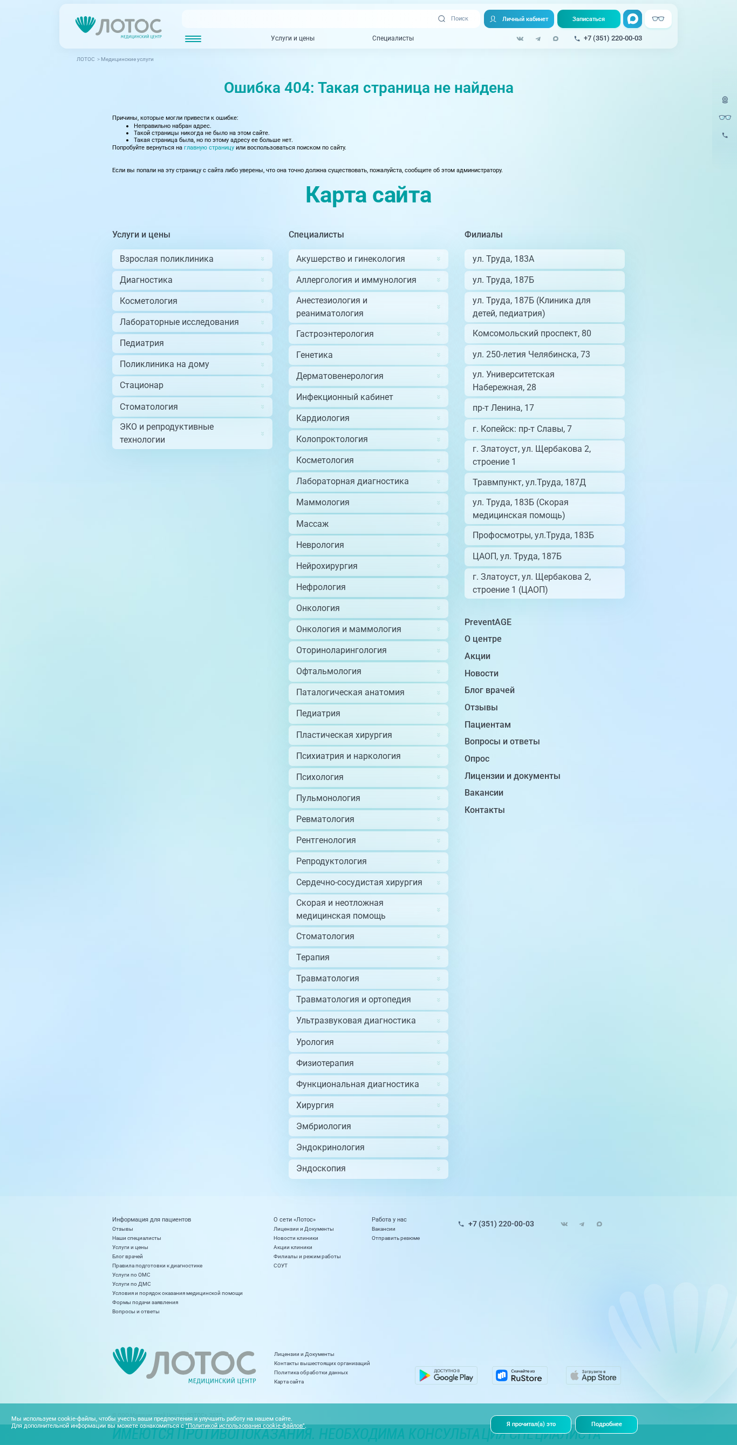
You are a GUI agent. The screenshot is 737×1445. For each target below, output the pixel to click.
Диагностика (146, 280)
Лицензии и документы (513, 776)
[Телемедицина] (725, 104)
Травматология (327, 978)
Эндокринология (330, 1147)
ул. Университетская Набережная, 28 (514, 380)
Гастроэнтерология (335, 334)
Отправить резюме (396, 1238)
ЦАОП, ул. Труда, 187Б (517, 556)
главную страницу (209, 147)
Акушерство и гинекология (350, 259)
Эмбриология (323, 1126)
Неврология (320, 545)
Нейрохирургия (327, 566)
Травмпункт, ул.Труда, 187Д (529, 482)
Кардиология (323, 418)
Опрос (477, 759)
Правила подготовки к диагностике (157, 1265)
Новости (482, 673)
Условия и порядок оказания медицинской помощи (177, 1293)
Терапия (313, 957)
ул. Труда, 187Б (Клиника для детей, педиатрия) (532, 306)
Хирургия (315, 1105)
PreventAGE (488, 622)
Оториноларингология (341, 650)
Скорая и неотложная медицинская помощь (341, 909)
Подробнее (606, 1424)
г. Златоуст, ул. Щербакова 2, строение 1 (532, 455)
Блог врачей (490, 690)
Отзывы (481, 707)
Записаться (588, 19)
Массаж (312, 524)
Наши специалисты (136, 1238)
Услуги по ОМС (131, 1275)
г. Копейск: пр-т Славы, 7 (522, 429)
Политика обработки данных (311, 1372)
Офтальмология (328, 671)
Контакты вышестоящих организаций (322, 1363)
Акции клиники (293, 1247)
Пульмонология (328, 798)
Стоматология (149, 407)
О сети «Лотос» (295, 1220)
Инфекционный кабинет (344, 397)
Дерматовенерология (340, 376)
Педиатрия (142, 343)
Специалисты (393, 38)
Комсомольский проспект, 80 (532, 333)
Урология (315, 1042)
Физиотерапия (325, 1063)
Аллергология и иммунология (356, 280)
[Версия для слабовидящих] (725, 118)
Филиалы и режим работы (307, 1256)
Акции (477, 656)
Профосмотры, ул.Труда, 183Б (533, 535)
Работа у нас (389, 1220)
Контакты (485, 810)
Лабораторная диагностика (352, 481)
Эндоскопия (321, 1168)
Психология (320, 777)
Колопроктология (332, 439)
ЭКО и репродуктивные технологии (167, 433)
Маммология (323, 502)
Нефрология (321, 587)
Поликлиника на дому (164, 364)
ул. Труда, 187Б (503, 280)
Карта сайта (289, 1382)
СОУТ (281, 1265)
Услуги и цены (293, 38)
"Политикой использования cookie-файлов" (245, 1425)
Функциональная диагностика (357, 1084)
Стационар (141, 385)
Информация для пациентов (151, 1220)
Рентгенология (326, 840)
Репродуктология (331, 861)
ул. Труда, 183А (503, 259)
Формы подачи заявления (145, 1302)
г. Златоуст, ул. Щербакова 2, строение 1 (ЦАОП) (532, 583)
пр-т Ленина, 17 (503, 408)
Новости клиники (296, 1238)
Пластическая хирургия (344, 735)
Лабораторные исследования (179, 322)
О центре (483, 639)
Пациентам (488, 725)
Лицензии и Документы (304, 1229)
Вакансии (484, 793)
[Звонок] (725, 140)
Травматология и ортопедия (353, 999)
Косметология (149, 301)
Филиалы (484, 234)
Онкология (318, 608)
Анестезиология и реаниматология (331, 306)
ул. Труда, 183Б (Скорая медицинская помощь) (521, 508)
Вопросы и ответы (502, 741)
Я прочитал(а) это (531, 1424)
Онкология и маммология (348, 629)
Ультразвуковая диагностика (356, 1020)
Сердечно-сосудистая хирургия (359, 882)
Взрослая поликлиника (167, 259)
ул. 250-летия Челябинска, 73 (531, 354)
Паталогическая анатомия (350, 692)
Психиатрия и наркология (348, 756)
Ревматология (325, 819)
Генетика (314, 355)
